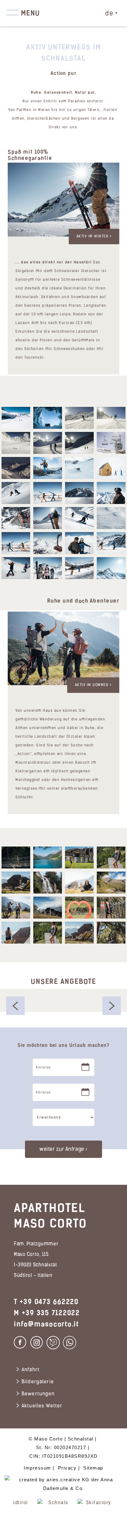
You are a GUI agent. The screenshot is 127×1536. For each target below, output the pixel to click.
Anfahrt (30, 1369)
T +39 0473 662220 (46, 1302)
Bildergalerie (38, 1382)
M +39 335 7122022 (47, 1313)
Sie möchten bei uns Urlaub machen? (64, 1045)
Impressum (37, 1467)
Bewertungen (38, 1394)
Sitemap (93, 1467)
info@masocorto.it (46, 1324)
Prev (6, 1514)
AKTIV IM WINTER (93, 236)
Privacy (67, 1467)
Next (120, 1514)
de (109, 14)
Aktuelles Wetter (42, 1406)
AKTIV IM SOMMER (92, 685)
